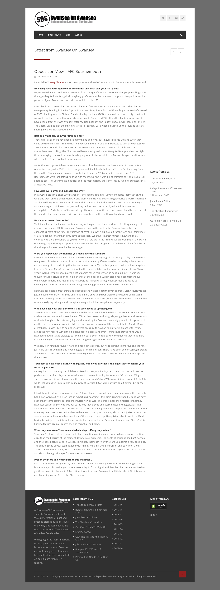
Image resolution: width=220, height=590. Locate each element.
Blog (68, 34)
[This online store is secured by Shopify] (168, 506)
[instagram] (176, 18)
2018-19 (118, 504)
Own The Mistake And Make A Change (91, 538)
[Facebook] (170, 18)
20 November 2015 (47, 76)
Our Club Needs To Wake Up (165, 220)
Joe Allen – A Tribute (161, 201)
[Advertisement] (168, 117)
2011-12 (118, 538)
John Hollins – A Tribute (88, 544)
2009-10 (118, 548)
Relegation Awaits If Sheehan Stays (166, 190)
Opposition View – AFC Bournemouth (67, 71)
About (78, 34)
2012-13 (118, 533)
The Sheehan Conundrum (164, 210)
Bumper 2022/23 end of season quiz (88, 551)
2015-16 (118, 519)
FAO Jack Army (83, 531)
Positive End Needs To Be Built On (91, 558)
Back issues (54, 34)
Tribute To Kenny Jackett (163, 178)
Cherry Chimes (56, 82)
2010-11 (118, 543)
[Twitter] (163, 18)
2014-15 (118, 524)
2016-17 (118, 514)
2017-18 (118, 509)
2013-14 (118, 528)
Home (40, 34)
